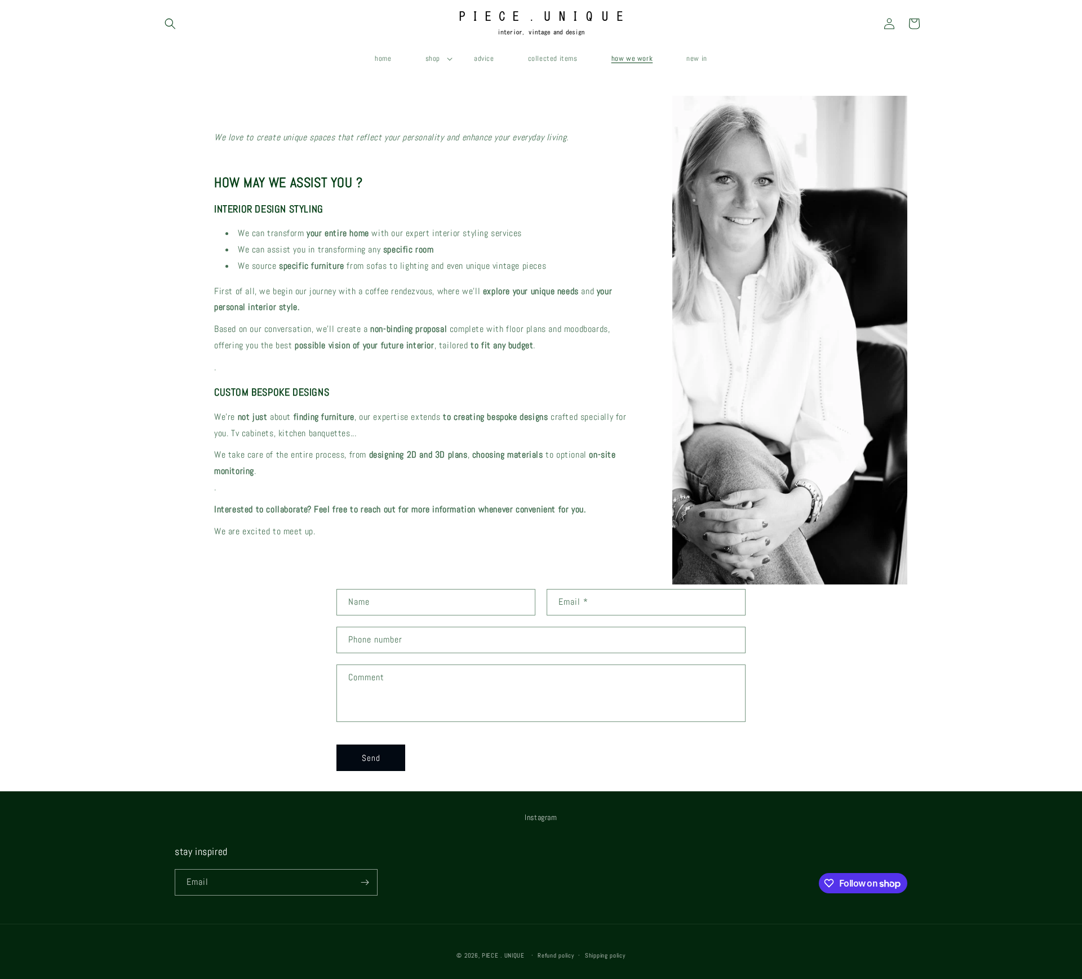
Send (371, 757)
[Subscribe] (364, 882)
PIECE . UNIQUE (503, 955)
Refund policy (556, 955)
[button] (170, 23)
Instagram (541, 817)
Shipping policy (605, 955)
